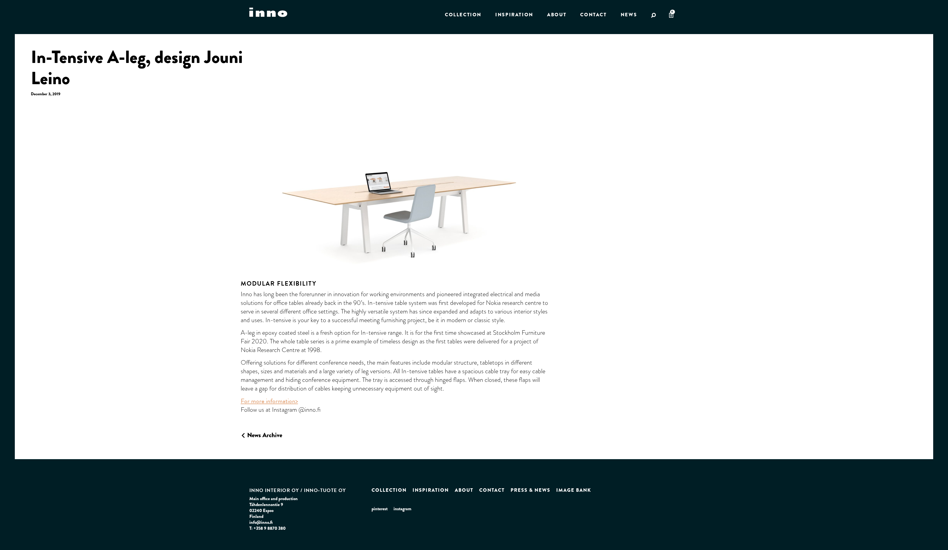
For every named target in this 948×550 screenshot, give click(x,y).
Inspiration (514, 14)
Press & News (530, 490)
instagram (402, 509)
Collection (463, 14)
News (629, 14)
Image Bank (573, 490)
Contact (593, 14)
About (556, 14)
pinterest (380, 509)
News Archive (264, 434)
